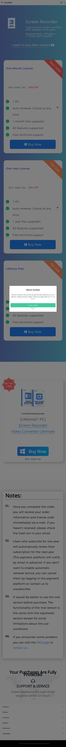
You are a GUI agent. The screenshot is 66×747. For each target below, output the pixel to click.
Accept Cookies (33, 305)
